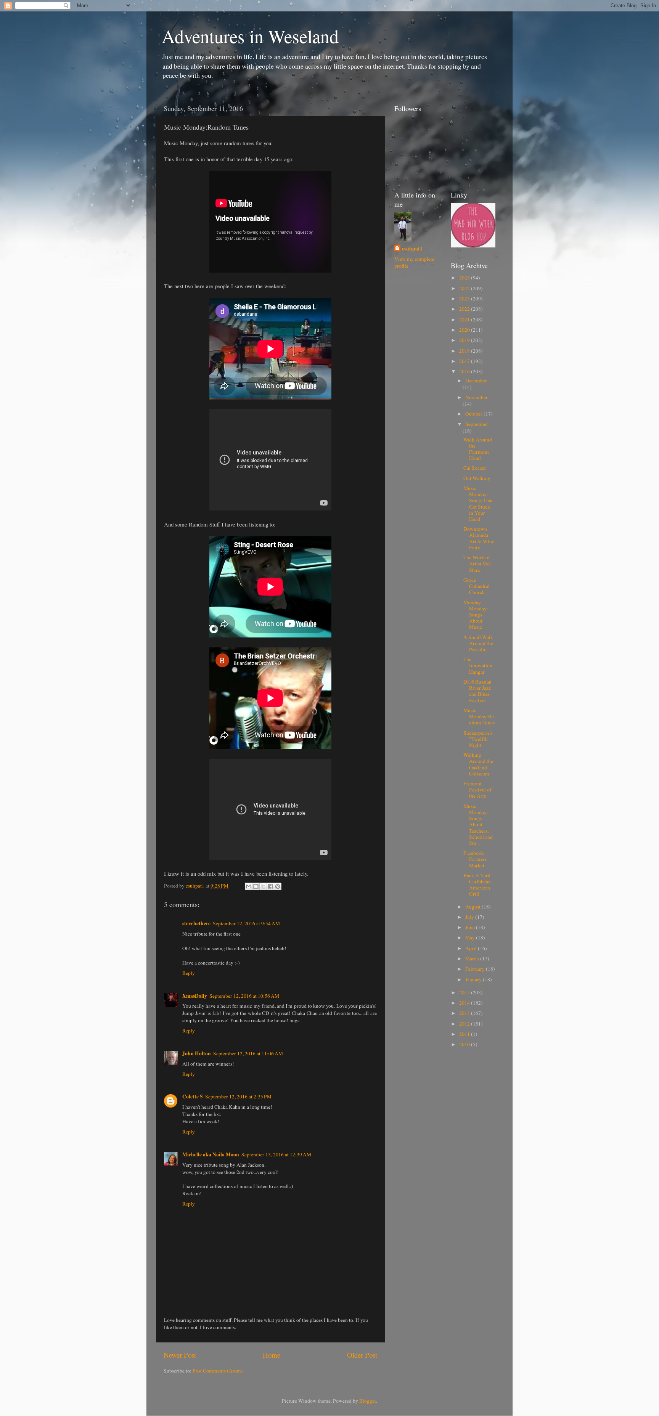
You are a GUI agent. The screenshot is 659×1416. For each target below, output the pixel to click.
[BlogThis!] (256, 886)
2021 (465, 319)
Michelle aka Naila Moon (210, 1154)
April (471, 948)
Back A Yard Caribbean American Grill (477, 884)
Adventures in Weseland (250, 36)
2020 (465, 329)
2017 (465, 361)
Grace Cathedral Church (476, 586)
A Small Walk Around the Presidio (478, 643)
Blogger (367, 1400)
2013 (465, 1013)
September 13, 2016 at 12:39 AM (276, 1154)
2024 (465, 288)
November (476, 397)
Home (271, 1355)
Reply (188, 973)
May (470, 937)
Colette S (192, 1096)
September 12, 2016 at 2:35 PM (238, 1096)
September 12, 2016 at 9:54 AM (246, 923)
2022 (465, 308)
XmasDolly (194, 996)
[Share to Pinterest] (277, 886)
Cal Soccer (474, 467)
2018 (465, 350)
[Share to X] (263, 886)
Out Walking (476, 478)
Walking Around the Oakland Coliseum (478, 764)
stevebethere (196, 923)
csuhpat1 (412, 248)
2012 (465, 1023)
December (476, 380)
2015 (465, 992)
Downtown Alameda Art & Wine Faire (478, 538)
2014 (465, 1002)
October (474, 413)
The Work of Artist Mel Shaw (477, 563)
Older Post (362, 1355)
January (474, 979)
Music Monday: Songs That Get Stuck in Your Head (478, 503)
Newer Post (180, 1355)
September (476, 424)
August (473, 906)
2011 (465, 1034)
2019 (465, 340)
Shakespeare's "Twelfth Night (477, 738)
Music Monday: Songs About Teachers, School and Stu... (478, 824)
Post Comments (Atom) (218, 1370)
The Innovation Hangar (477, 665)
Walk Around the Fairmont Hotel (477, 449)
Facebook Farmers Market (475, 859)
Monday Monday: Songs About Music (475, 615)
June (470, 927)
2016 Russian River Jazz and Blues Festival (477, 691)
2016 (465, 371)
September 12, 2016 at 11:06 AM (248, 1053)
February (475, 968)
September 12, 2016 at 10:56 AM (244, 995)
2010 (465, 1044)
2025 (465, 277)
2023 (465, 298)
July (470, 916)
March (472, 958)
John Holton (196, 1053)
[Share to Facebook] (270, 886)
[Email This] (248, 886)
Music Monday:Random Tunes (479, 716)
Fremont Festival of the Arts (477, 789)
